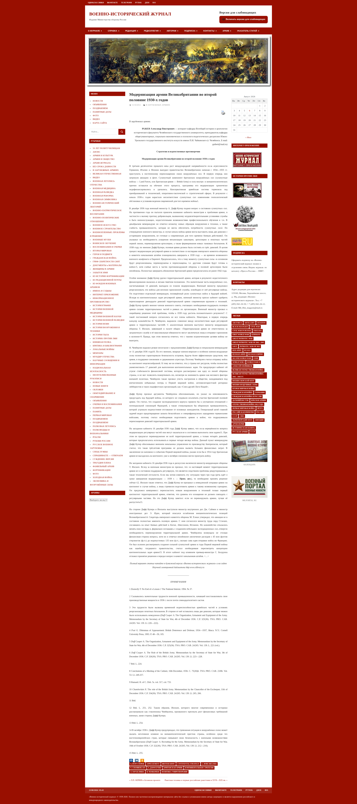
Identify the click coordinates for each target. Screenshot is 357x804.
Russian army (239, 354)
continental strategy (188, 764)
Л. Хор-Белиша (137, 772)
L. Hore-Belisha (209, 764)
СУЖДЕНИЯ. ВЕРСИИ (103, 459)
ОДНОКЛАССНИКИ (96, 3)
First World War (240, 335)
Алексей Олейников (242, 366)
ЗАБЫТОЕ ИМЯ (100, 272)
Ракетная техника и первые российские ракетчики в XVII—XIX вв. (195, 780)
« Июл (248, 137)
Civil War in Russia (241, 331)
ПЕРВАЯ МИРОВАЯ (102, 415)
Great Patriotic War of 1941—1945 (248, 342)
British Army (168, 764)
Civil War (255, 327)
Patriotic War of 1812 (250, 346)
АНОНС (96, 152)
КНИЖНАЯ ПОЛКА (102, 342)
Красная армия (258, 400)
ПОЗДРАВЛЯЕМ (100, 108)
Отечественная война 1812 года (247, 404)
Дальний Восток (240, 400)
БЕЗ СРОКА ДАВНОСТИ (104, 166)
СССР (234, 416)
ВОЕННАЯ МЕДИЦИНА (104, 188)
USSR (256, 358)
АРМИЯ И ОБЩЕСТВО (103, 159)
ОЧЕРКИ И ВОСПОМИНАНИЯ (107, 404)
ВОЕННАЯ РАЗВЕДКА (103, 192)
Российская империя (243, 412)
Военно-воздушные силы (244, 385)
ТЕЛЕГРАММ (126, 3)
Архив (226, 31)
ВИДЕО (96, 119)
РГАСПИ (97, 437)
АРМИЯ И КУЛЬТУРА (103, 155)
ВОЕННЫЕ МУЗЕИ (102, 240)
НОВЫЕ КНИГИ (100, 386)
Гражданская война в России (247, 396)
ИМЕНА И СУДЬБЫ (102, 291)
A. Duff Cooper (137, 764)
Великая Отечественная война (247, 370)
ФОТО (96, 115)
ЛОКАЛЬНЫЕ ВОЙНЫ (103, 349)
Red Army (237, 350)
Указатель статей (247, 31)
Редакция (130, 31)
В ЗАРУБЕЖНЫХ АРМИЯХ (158, 105)
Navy (234, 346)
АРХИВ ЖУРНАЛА (102, 163)
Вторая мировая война (243, 389)
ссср (252, 432)
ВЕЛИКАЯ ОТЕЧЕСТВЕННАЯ (107, 174)
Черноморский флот (242, 420)
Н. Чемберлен (153, 772)
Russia (247, 350)
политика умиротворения (174, 772)
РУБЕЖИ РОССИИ (101, 441)
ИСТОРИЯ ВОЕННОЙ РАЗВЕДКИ (108, 320)
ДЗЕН (147, 3)
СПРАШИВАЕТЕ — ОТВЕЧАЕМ (108, 455)
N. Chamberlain (137, 768)
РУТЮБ (138, 3)
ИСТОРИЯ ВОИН (101, 324)
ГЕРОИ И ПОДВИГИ (102, 254)
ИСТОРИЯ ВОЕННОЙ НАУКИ (107, 316)
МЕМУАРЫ (98, 353)
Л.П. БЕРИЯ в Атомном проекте (145, 780)
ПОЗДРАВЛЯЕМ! (100, 422)
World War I (238, 362)
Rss (154, 3)
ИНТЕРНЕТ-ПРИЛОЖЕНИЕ (106, 294)
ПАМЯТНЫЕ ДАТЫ (102, 112)
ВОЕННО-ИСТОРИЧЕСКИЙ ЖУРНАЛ (130, 13)
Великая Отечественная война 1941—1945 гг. (247, 375)
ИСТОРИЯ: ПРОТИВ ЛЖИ (105, 338)
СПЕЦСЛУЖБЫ (100, 452)
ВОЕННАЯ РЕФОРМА (103, 196)
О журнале (94, 31)
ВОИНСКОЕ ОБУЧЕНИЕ (104, 243)
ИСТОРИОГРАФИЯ (102, 305)
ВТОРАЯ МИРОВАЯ (102, 251)
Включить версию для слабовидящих (245, 19)
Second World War (241, 358)
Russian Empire (255, 354)
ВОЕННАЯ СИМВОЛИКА (105, 199)
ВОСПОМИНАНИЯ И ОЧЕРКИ (107, 247)
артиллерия (238, 424)
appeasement (153, 764)
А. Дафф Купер (154, 768)
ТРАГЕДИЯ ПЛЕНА (102, 463)
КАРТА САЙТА (100, 123)
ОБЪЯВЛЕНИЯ (100, 104)
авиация (259, 420)
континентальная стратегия (199, 768)
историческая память (243, 428)
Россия (260, 412)
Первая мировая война (243, 408)
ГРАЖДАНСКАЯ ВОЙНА (104, 258)
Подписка (189, 31)
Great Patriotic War (242, 339)
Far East (258, 331)
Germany (255, 335)
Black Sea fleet (240, 327)
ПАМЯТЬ (97, 411)
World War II (253, 362)
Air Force (237, 323)
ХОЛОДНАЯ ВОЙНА (102, 477)
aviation (261, 323)
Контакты (208, 31)
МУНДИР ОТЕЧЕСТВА (103, 357)
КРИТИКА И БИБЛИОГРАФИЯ (107, 346)
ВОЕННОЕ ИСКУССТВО (104, 225)
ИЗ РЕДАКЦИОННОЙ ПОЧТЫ (107, 280)
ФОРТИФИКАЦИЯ (101, 470)
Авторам (171, 31)
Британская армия (173, 768)
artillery (249, 323)
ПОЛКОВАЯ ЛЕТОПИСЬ (104, 426)
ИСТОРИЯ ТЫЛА (101, 335)
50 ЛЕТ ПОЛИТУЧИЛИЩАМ (106, 148)
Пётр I (260, 408)
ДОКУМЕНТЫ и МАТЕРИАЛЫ (107, 265)
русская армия (240, 432)
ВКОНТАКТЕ (112, 3)
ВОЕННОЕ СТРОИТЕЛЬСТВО (107, 229)
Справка (112, 31)
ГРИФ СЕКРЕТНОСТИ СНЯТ (106, 261)
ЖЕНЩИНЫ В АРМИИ (103, 269)
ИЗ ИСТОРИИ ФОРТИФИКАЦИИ (108, 276)
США (242, 416)
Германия (260, 393)
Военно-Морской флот (243, 381)
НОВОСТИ (98, 101)
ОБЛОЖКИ (98, 389)
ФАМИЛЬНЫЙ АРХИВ (103, 466)
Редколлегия (151, 31)
